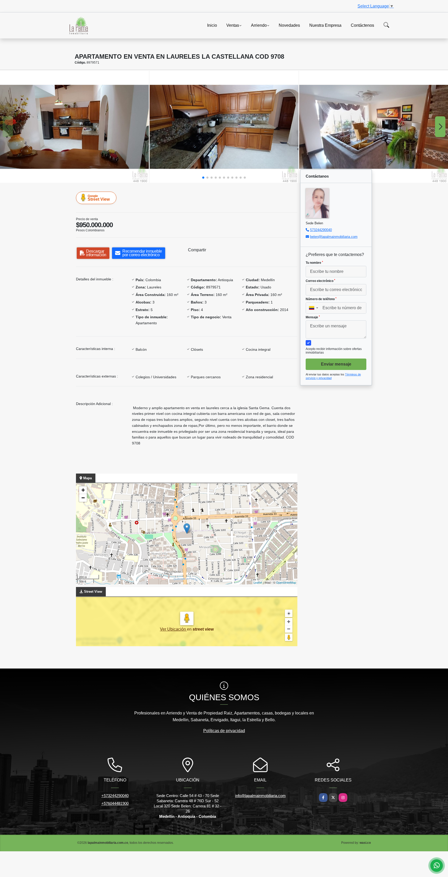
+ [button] (83, 490)
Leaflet (258, 582)
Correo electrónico (320, 281)
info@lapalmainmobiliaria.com (260, 795)
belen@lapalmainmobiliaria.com (334, 237)
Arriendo (259, 25)
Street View (99, 197)
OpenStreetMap (286, 582)
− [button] (83, 498)
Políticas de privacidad (224, 730)
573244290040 (321, 230)
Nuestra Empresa (325, 25)
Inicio (212, 25)
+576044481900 (115, 803)
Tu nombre (314, 263)
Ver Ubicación (173, 629)
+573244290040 (115, 795)
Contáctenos (362, 25)
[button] (203, 178)
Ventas (232, 25)
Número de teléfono (321, 299)
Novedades (289, 25)
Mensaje (313, 317)
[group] (74, 127)
